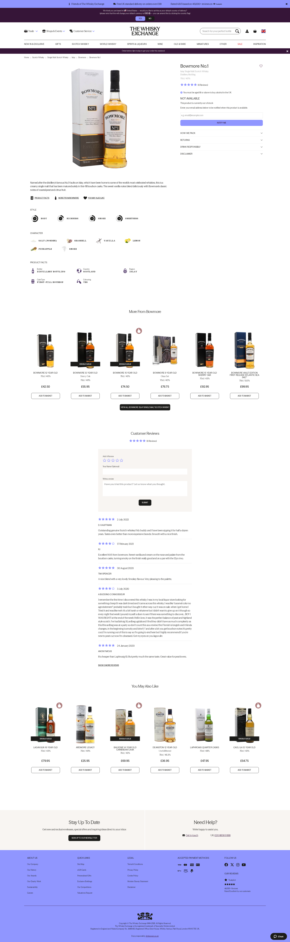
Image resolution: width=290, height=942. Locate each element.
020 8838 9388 (222, 835)
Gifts (58, 44)
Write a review (108, 479)
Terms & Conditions (135, 864)
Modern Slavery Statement (137, 881)
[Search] (238, 31)
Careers (30, 893)
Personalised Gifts (84, 876)
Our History (31, 870)
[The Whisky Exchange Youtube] (244, 865)
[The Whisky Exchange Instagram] (237, 865)
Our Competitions (84, 887)
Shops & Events (54, 31)
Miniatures (203, 44)
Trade (31, 31)
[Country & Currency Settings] (263, 31)
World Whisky (108, 44)
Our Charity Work (34, 881)
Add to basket (45, 396)
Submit (145, 502)
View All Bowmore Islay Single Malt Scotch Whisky (145, 407)
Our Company (32, 864)
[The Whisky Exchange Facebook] (226, 865)
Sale (240, 44)
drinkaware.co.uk (152, 936)
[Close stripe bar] (287, 51)
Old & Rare (180, 44)
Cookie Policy (132, 876)
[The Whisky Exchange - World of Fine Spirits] (145, 31)
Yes (140, 18)
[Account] (247, 31)
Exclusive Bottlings (84, 881)
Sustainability (32, 887)
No (150, 18)
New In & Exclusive (34, 44)
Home (26, 57)
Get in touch (192, 835)
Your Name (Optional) (111, 466)
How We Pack (187, 133)
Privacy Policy (132, 870)
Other (223, 44)
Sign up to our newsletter (84, 838)
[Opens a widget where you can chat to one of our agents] (278, 936)
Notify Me (221, 123)
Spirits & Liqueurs (137, 44)
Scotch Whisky (80, 44)
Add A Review (108, 456)
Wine (160, 44)
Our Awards (31, 876)
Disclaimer (186, 153)
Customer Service (82, 31)
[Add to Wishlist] (261, 66)
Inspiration (259, 44)
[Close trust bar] (286, 4)
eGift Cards (81, 870)
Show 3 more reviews (108, 665)
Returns (185, 140)
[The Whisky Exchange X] (232, 865)
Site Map (80, 864)
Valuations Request (84, 893)
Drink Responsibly (190, 147)
